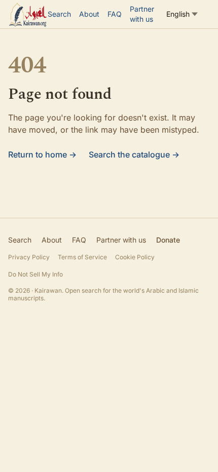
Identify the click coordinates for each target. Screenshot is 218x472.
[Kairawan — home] (28, 14)
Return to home (42, 154)
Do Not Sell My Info (35, 274)
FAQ (114, 14)
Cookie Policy (135, 257)
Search (59, 14)
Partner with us (142, 14)
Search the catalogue (134, 154)
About (89, 14)
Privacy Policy (29, 257)
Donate (168, 239)
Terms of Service (82, 257)
